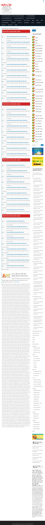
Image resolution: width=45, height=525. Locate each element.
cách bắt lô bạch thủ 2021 (14, 311)
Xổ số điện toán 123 (37, 373)
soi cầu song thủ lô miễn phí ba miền (9, 422)
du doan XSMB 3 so (36, 484)
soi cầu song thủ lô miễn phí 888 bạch (22, 420)
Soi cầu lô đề (25, 408)
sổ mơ (16, 24)
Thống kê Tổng (38, 115)
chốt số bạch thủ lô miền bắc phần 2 (21, 342)
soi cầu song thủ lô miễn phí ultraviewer (13, 423)
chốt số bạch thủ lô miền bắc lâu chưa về (19, 341)
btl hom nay (12, 308)
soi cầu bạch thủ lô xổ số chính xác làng (18, 398)
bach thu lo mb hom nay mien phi (12, 290)
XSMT (42, 20)
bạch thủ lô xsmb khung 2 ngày (8, 299)
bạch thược (10, 303)
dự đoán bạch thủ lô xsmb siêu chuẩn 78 (12, 371)
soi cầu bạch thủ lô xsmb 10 (7, 402)
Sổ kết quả (13, 22)
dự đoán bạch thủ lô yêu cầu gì (16, 374)
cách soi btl (6, 312)
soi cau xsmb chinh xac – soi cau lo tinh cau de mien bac (6, 8)
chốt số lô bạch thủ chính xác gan (12, 350)
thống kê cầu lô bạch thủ (20, 426)
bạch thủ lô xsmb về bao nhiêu (20, 299)
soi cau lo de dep (37, 492)
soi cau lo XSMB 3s (40, 497)
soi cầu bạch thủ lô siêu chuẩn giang (20, 392)
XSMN (37, 20)
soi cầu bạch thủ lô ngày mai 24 (13, 381)
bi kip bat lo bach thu (10, 306)
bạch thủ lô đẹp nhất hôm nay (19, 288)
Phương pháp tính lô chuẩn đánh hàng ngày (37, 489)
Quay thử (10, 24)
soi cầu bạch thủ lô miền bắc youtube (14, 380)
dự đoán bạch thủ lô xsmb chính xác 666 (16, 366)
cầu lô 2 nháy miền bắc (16, 329)
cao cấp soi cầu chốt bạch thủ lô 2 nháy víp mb (37, 181)
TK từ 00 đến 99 (38, 121)
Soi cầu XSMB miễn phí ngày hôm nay (37, 513)
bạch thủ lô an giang (23, 285)
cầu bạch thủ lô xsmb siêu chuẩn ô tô (16, 327)
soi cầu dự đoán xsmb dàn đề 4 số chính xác (17, 75)
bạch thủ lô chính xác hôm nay (19, 287)
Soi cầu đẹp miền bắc (30, 15)
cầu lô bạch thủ (24, 329)
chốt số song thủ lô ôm (15, 357)
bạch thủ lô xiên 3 (21, 296)
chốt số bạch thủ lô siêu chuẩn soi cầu (11, 345)
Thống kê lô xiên (38, 101)
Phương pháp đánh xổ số (7, 20)
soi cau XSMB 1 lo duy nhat (37, 502)
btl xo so (7, 309)
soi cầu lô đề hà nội (38, 508)
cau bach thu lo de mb (16, 318)
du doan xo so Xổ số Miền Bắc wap (37, 481)
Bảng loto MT (36, 416)
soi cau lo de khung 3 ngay (37, 493)
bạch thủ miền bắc (19, 300)
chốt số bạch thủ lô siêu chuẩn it (8, 344)
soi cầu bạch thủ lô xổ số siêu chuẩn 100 (21, 401)
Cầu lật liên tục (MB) (37, 382)
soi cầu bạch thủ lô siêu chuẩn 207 (15, 387)
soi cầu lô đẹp (37, 506)
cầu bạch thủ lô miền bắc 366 (11, 320)
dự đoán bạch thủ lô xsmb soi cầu (17, 372)
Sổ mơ (36, 141)
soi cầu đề (39, 515)
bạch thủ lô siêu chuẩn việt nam (11, 296)
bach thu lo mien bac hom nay (16, 291)
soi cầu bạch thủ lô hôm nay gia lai (16, 377)
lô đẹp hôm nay (35, 488)
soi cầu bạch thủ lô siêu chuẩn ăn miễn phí (16, 389)
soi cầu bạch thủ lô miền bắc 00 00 (15, 378)
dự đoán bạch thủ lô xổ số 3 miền (14, 363)
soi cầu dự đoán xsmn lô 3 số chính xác (15, 209)
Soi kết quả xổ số (17, 20)
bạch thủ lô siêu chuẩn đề (18, 293)
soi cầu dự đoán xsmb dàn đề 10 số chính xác (17, 92)
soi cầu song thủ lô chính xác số (18, 411)
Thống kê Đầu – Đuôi (37, 403)
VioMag (16, 524)
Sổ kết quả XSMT (38, 53)
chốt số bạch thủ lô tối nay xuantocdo (14, 348)
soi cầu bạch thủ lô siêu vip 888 (11, 395)
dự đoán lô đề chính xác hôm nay (37, 486)
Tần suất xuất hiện (39, 118)
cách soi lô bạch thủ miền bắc (14, 312)
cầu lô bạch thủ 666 (12, 330)
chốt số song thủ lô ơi (6, 357)
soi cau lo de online (39, 495)
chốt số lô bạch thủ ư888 (24, 351)
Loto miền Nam (38, 126)
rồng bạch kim (40, 490)
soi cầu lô (37, 504)
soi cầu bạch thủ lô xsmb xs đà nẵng (16, 408)
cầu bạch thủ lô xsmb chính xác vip (19, 324)
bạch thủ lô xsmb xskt (11, 300)
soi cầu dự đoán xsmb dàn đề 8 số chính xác (17, 86)
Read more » (17, 282)
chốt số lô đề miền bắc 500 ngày (8, 353)
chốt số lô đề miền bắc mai (20, 353)
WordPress (31, 524)
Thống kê (38, 22)
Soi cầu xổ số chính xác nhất (36, 515)
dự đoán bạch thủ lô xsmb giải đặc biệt (20, 368)
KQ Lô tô (3, 24)
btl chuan (7, 308)
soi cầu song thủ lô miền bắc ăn (9, 419)
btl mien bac (26, 308)
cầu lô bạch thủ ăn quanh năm (22, 330)
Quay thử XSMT (38, 136)
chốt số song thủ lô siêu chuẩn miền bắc (12, 359)
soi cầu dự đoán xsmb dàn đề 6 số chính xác (17, 81)
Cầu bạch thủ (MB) (39, 82)
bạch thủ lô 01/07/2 (7, 285)
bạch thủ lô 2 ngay (15, 285)
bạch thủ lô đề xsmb (9, 288)
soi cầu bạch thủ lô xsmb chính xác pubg (16, 405)
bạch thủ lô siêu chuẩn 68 (8, 293)
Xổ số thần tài (38, 79)
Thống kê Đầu (38, 106)
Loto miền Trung (38, 128)
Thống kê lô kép (38, 103)
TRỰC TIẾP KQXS (27, 20)
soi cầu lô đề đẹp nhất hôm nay (37, 511)
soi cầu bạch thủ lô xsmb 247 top (19, 402)
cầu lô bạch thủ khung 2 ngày (15, 336)
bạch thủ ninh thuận (14, 302)
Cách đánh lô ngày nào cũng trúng (36, 475)
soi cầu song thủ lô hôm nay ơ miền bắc (17, 416)
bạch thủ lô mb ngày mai (23, 290)
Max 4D (36, 66)
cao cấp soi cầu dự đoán (37, 471)
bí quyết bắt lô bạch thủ (18, 306)
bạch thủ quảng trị (21, 302)
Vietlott (20, 22)
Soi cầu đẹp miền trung (18, 18)
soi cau (24, 374)
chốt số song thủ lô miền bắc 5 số (18, 354)
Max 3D (36, 63)
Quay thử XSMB (38, 131)
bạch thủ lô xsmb (15, 297)
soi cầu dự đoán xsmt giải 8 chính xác (15, 232)
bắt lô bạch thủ (22, 303)
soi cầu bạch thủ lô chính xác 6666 (16, 375)
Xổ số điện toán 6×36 (37, 371)
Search (34, 30)
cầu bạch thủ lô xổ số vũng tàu (12, 323)
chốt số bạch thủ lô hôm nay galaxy (20, 339)
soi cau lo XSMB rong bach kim (37, 501)
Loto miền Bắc (38, 123)
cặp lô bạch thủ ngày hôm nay (21, 317)
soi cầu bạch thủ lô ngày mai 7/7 (14, 383)
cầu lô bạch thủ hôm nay (18, 335)
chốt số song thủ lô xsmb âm (9, 360)
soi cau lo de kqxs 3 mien (37, 494)
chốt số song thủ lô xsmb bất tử (21, 360)
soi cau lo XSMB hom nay (38, 499)
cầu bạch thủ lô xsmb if (13, 326)
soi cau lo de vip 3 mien (36, 496)
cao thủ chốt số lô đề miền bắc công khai (12, 315)
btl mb (16, 308)
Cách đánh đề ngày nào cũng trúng (37, 477)
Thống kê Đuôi (38, 109)
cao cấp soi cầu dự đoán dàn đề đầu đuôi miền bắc (38, 219)
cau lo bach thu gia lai (25, 333)
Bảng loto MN (36, 418)
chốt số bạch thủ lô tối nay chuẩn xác (14, 347)
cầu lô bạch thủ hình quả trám (7, 335)
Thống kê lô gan (38, 98)
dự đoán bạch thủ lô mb (16, 362)
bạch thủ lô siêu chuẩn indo (16, 294)
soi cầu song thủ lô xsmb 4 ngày (11, 425)
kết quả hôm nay (5, 22)
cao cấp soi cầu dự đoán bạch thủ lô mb (20, 275)
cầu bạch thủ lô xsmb (22, 323)
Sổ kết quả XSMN (38, 50)
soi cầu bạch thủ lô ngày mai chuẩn (14, 384)
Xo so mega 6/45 (38, 58)
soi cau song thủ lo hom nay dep (17, 414)
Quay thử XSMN (38, 134)
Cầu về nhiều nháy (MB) (37, 386)
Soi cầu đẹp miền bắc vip (6, 18)
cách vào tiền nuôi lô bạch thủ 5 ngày (13, 314)
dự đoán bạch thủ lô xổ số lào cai (11, 365)
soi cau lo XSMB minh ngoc (36, 500)
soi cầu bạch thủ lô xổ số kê (20, 399)
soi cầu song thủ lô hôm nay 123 (16, 413)
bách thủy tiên (16, 303)
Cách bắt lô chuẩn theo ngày (37, 473)
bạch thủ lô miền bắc (6, 291)
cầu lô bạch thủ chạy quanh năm (16, 332)
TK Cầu (32, 22)
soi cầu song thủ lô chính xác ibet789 (18, 410)
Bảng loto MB (36, 413)
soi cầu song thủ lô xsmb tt (9, 426)
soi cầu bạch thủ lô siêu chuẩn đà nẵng (18, 390)
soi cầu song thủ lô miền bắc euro (22, 419)
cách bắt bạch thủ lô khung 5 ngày (19, 309)
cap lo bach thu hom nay (10, 317)
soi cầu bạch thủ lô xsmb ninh (17, 407)
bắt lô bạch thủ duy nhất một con (15, 305)
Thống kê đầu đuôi (39, 96)
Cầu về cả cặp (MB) (39, 89)
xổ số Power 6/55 (38, 61)
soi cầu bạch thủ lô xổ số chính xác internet (16, 396)
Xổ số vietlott (35, 356)
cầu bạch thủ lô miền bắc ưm (22, 320)
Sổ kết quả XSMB (38, 48)
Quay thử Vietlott (39, 139)
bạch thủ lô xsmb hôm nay (24, 297)
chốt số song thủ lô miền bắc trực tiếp (22, 356)
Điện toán (26, 22)
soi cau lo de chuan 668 (36, 491)
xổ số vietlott (38, 56)
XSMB (33, 20)
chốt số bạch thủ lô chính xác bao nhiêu (18, 338)
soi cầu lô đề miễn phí (38, 510)
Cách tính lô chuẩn (35, 474)
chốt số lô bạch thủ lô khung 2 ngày (12, 351)
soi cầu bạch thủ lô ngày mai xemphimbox (15, 386)
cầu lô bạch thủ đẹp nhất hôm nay (14, 333)
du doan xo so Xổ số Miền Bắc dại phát (37, 479)
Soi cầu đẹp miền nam (30, 18)
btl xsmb (11, 309)
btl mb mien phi (20, 308)
